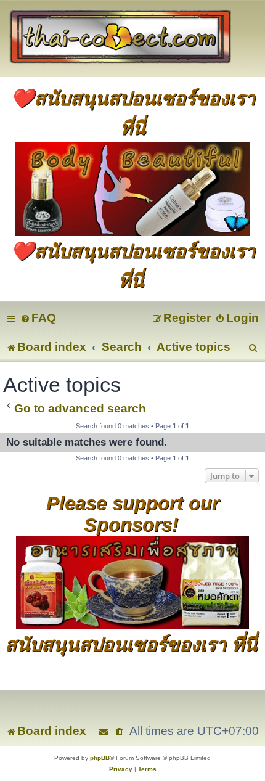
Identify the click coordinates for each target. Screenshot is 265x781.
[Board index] (132, 38)
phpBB (100, 757)
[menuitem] (38, 317)
